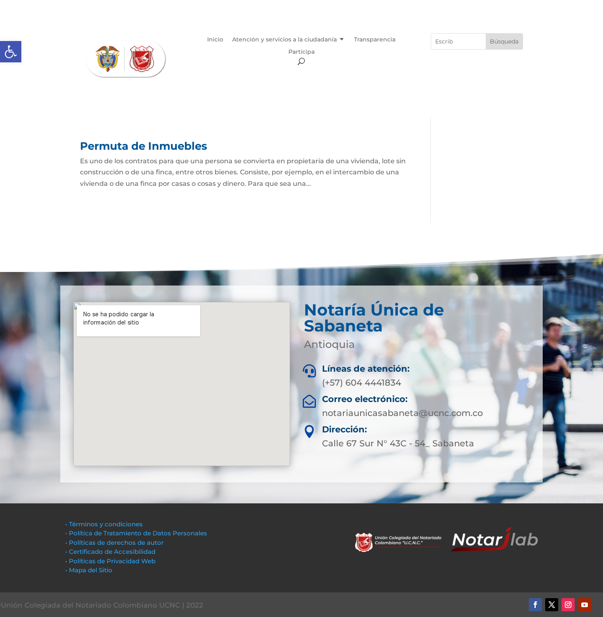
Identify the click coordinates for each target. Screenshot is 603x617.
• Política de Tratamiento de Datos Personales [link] (136, 533)
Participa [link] (301, 52)
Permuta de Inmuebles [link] (143, 146)
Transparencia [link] (374, 40)
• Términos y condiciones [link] (104, 524)
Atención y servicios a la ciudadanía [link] (284, 40)
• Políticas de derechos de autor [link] (114, 542)
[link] (10, 51)
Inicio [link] (215, 40)
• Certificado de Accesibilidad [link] (110, 551)
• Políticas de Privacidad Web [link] (110, 561)
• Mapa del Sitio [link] (89, 570)
